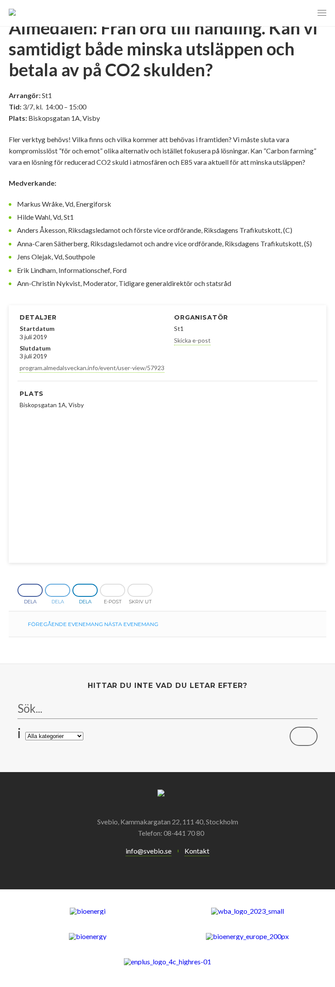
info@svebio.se (148, 851)
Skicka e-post (192, 340)
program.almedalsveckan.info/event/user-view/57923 (92, 367)
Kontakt (197, 851)
